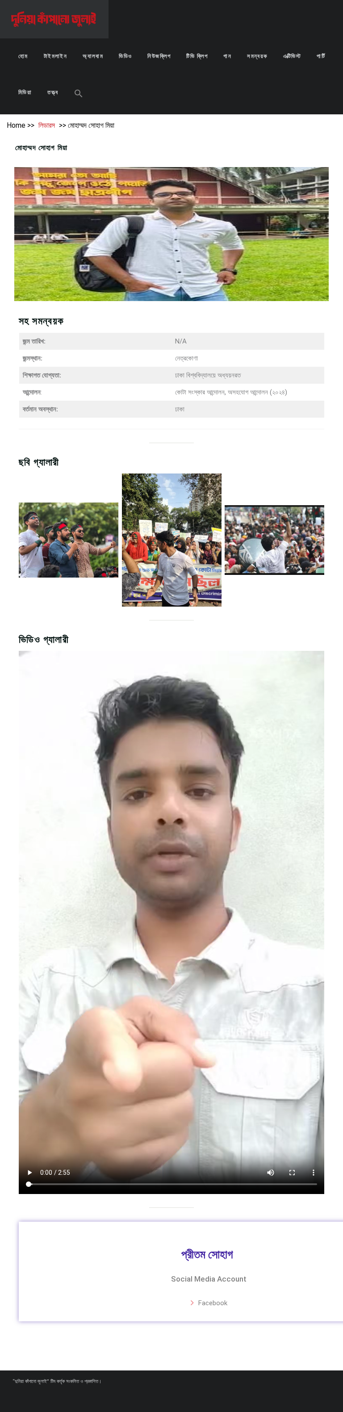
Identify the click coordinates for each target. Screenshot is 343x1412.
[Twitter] (183, 1397)
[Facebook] (167, 1397)
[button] (78, 94)
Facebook (212, 1303)
